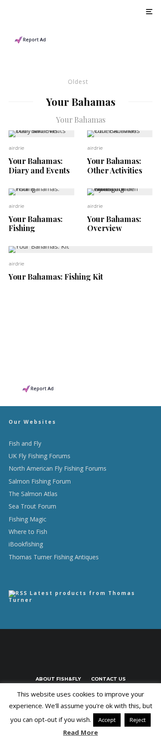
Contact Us (108, 679)
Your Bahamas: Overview (114, 224)
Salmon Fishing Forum (40, 481)
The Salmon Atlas (33, 494)
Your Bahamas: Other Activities (114, 166)
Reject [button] (138, 720)
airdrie (16, 148)
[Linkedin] (93, 657)
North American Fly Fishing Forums (57, 468)
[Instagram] (80, 657)
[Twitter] (68, 657)
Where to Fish (28, 531)
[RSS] (105, 657)
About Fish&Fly (58, 679)
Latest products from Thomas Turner (72, 596)
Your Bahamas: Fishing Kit (56, 277)
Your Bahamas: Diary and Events (39, 166)
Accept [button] (106, 720)
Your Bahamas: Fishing (36, 224)
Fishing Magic (27, 519)
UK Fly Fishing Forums (39, 456)
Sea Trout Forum (32, 506)
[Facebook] (55, 657)
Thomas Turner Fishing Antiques (54, 557)
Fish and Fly (25, 443)
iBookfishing (26, 544)
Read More (80, 732)
